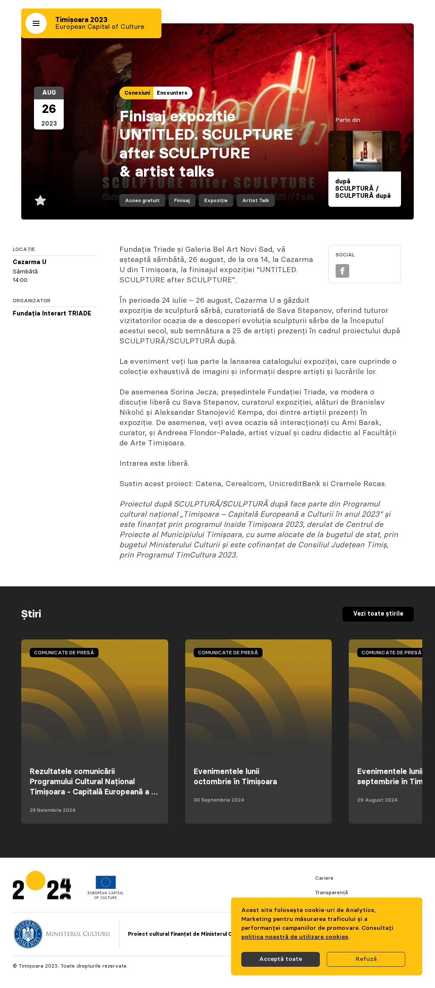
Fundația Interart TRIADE (52, 314)
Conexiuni (137, 93)
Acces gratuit (142, 200)
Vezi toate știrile (378, 614)
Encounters (172, 93)
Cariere (324, 878)
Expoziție (216, 200)
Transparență (331, 892)
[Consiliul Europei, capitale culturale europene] (105, 897)
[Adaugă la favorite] (40, 200)
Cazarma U (29, 262)
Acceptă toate (280, 959)
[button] (36, 23)
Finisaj (182, 200)
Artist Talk (255, 200)
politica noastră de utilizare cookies (294, 937)
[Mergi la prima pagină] (42, 887)
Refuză (366, 959)
